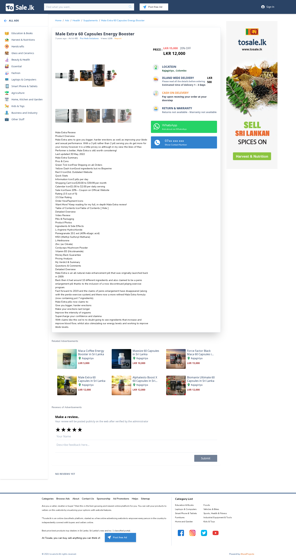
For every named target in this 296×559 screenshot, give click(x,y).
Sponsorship (103, 498)
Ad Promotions (121, 498)
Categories (48, 498)
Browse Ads (63, 498)
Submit (205, 458)
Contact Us (88, 498)
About (75, 498)
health (76, 20)
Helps (135, 498)
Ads (67, 20)
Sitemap (145, 498)
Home (58, 20)
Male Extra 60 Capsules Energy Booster (123, 20)
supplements (90, 20)
